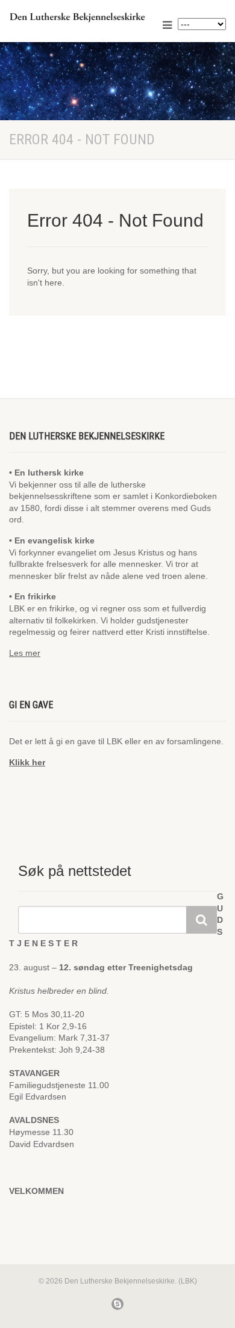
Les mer (24, 653)
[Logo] (78, 17)
